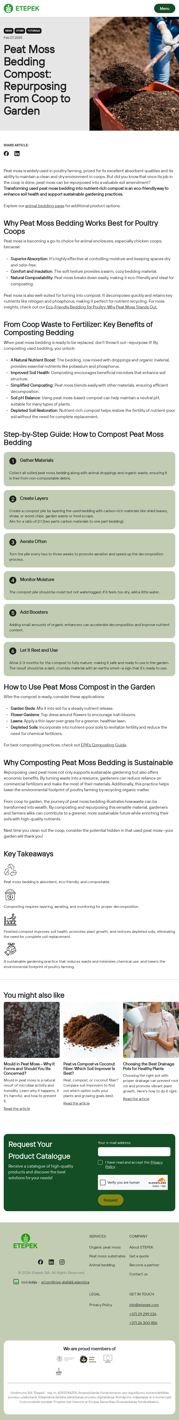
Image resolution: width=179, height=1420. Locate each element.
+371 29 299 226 (142, 1314)
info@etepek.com (144, 1304)
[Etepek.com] (22, 8)
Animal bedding (102, 1265)
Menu (164, 8)
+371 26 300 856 (143, 1322)
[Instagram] (62, 1262)
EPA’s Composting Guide (103, 745)
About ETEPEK (141, 1247)
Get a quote (139, 1256)
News (8, 30)
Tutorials (34, 30)
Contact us (138, 1274)
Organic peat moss (105, 1247)
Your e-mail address (114, 1142)
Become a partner (144, 1265)
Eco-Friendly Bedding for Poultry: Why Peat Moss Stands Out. (101, 307)
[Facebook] (40, 1262)
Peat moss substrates (107, 1256)
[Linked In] (51, 1262)
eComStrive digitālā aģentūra (65, 1282)
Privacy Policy (100, 1304)
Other (20, 30)
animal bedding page (44, 205)
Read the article (17, 1108)
